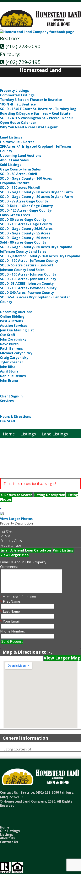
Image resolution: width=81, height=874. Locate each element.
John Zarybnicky (13, 339)
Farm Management (19, 391)
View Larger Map (14, 555)
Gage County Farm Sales (20, 169)
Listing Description (49, 495)
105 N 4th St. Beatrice (18, 104)
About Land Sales (14, 160)
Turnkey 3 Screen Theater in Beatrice (31, 99)
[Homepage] (40, 25)
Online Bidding (12, 316)
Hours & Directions (15, 416)
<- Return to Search (16, 495)
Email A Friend (12, 550)
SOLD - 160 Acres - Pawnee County (28, 288)
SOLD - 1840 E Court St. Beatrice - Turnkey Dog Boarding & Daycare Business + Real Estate (38, 111)
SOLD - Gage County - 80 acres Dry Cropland (36, 247)
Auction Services (13, 325)
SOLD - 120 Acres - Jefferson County (29, 260)
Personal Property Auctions (27, 385)
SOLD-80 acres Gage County (23, 219)
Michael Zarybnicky (16, 353)
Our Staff (7, 334)
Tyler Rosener (11, 362)
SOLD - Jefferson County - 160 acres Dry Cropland (40, 256)
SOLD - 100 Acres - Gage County (26, 224)
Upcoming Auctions (16, 312)
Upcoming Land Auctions (20, 155)
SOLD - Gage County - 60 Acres (25, 237)
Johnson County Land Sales (22, 269)
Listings (7, 85)
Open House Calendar (18, 122)
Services (7, 400)
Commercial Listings (17, 95)
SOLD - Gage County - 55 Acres (25, 233)
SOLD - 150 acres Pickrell (20, 187)
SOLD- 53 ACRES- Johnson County (27, 283)
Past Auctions (11, 321)
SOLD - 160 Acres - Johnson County (28, 274)
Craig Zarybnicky (14, 357)
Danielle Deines (13, 376)
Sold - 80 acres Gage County (23, 242)
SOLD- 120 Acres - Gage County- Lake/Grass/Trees (26, 212)
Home (6, 80)
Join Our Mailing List (17, 330)
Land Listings (13, 132)
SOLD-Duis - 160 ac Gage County (26, 205)
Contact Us (10, 426)
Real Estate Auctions (20, 307)
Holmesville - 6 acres (17, 142)
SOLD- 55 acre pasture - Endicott (26, 265)
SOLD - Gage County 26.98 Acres (26, 228)
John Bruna (9, 380)
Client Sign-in (11, 396)
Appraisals (10, 406)
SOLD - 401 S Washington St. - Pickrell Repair (36, 118)
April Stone (9, 371)
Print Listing (63, 550)
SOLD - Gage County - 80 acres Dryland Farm (36, 192)
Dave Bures (9, 344)
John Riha (7, 366)
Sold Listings (10, 164)
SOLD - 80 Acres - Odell (18, 174)
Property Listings (14, 90)
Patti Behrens (11, 348)
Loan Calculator (38, 550)
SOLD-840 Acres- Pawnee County (27, 292)
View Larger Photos (16, 518)
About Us (9, 411)
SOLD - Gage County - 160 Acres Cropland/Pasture (26, 180)
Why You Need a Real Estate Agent (29, 127)
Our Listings (10, 831)
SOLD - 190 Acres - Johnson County (28, 279)
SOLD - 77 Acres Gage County (24, 201)
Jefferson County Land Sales (23, 251)
